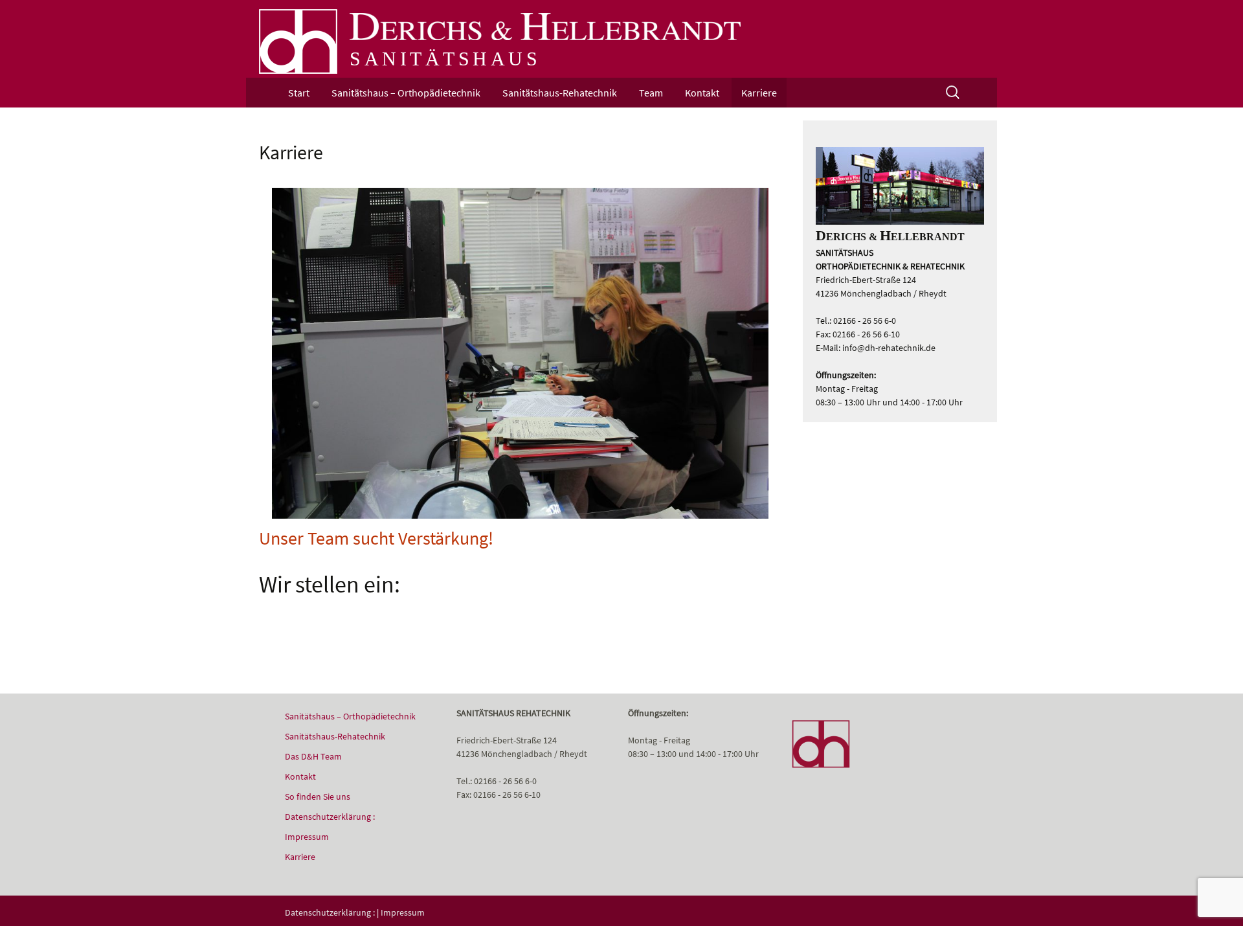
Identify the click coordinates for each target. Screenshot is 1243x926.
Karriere (759, 92)
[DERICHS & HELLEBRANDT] (298, 40)
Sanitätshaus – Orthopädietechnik (405, 92)
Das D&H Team (313, 756)
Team (651, 92)
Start (298, 92)
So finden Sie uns (317, 796)
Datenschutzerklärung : (330, 816)
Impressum (307, 836)
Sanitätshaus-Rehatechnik (559, 92)
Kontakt (702, 92)
